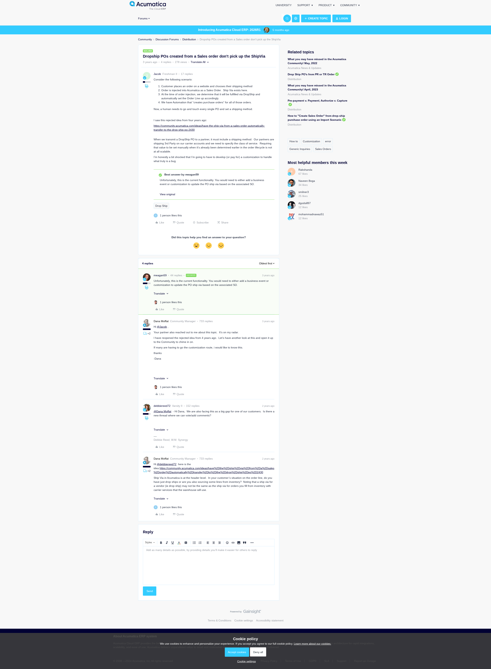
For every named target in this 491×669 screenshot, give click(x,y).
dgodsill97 (304, 203)
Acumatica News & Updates (304, 67)
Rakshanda (305, 169)
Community (348, 5)
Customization (311, 141)
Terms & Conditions (219, 620)
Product (325, 5)
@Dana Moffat (162, 411)
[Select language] (296, 18)
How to (293, 141)
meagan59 (160, 275)
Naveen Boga (306, 180)
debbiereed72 (162, 405)
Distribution (189, 39)
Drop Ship (161, 205)
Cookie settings (243, 620)
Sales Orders (323, 149)
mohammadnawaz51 (311, 214)
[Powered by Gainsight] (245, 612)
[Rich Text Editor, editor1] (208, 565)
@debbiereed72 (166, 464)
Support (303, 5)
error (328, 141)
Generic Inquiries (299, 149)
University (284, 5)
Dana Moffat (161, 321)
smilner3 (303, 192)
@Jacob (162, 326)
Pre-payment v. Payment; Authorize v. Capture (317, 100)
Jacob (157, 73)
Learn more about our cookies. (312, 643)
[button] (316, 18)
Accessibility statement (269, 620)
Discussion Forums (167, 39)
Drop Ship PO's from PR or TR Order (311, 74)
